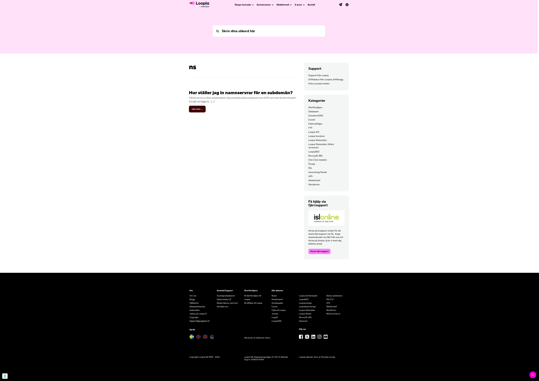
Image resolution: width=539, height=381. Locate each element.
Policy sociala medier (319, 83)
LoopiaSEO (313, 151)
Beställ (311, 4)
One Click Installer (317, 160)
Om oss (192, 296)
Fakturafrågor (315, 123)
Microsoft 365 (315, 155)
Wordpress (313, 184)
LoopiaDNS (276, 321)
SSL (310, 168)
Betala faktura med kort (227, 303)
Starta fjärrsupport (319, 251)
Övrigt (311, 164)
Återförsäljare (315, 107)
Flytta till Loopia (279, 310)
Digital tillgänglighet (198, 321)
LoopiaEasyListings (307, 306)
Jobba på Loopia (196, 314)
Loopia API (313, 132)
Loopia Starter (305, 314)
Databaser (313, 111)
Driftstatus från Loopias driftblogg (325, 79)
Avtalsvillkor (194, 310)
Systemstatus (223, 299)
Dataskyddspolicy (197, 306)
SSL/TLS (330, 299)
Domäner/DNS (315, 115)
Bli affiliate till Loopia (253, 303)
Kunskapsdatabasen (226, 296)
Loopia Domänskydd (308, 296)
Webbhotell (283, 4)
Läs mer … (199, 110)
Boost (274, 296)
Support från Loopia (318, 75)
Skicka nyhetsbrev (334, 296)
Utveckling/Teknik (317, 172)
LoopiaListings (305, 303)
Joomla (275, 314)
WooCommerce (333, 314)
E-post (298, 4)
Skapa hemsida (243, 4)
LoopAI (275, 317)
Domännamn (264, 4)
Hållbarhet (194, 303)
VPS (310, 176)
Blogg (192, 299)
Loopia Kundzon (316, 136)
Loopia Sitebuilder (317, 140)
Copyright (193, 317)
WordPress (331, 310)
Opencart (303, 321)
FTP (310, 127)
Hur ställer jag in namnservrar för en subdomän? (241, 92)
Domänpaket (277, 303)
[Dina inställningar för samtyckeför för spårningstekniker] (5, 376)
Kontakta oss (222, 306)
